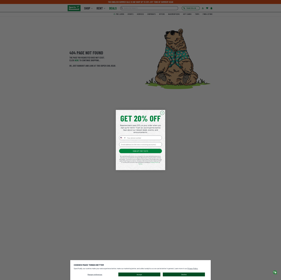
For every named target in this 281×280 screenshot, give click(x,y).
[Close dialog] (162, 113)
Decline (184, 274)
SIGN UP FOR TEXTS (140, 151)
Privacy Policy (155, 162)
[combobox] (122, 138)
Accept (139, 274)
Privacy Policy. (192, 268)
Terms (140, 164)
